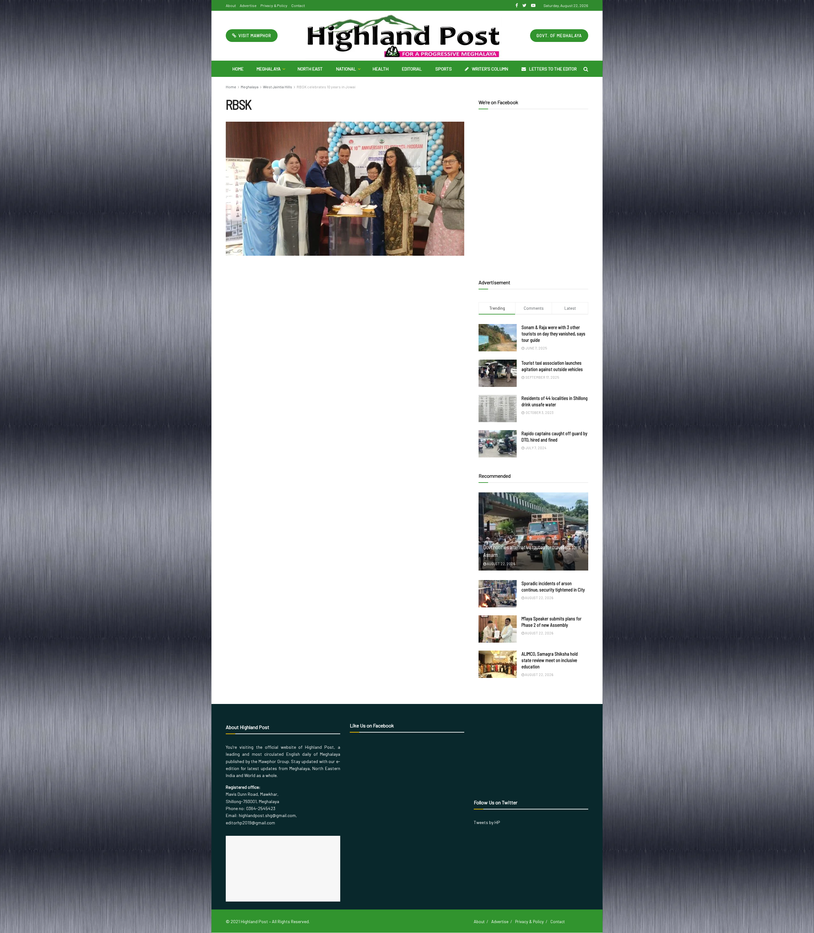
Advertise (248, 5)
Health (381, 68)
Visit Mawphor (254, 35)
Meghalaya (269, 68)
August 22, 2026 (500, 564)
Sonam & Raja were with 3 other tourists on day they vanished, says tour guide (553, 333)
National (346, 68)
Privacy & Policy (273, 5)
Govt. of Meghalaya (559, 35)
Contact (298, 5)
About (231, 5)
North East (310, 68)
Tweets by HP (487, 822)
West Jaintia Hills (277, 87)
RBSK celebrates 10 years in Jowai (326, 87)
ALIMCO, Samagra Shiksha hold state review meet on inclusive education (549, 660)
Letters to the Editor (553, 68)
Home (238, 68)
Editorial (412, 68)
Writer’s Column (490, 68)
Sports (443, 68)
